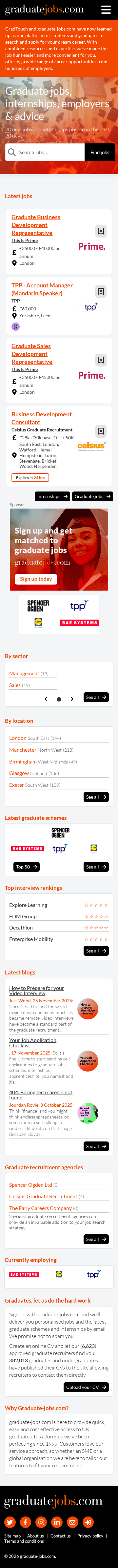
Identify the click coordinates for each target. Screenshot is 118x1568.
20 (8, 129)
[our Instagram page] (41, 1522)
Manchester (22, 749)
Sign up (17, 1314)
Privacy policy (90, 1535)
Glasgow (19, 773)
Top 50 (23, 866)
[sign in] (88, 1522)
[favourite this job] (101, 231)
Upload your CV (82, 1387)
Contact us (60, 1535)
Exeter (16, 785)
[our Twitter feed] (10, 1522)
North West (50, 750)
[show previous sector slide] (46, 699)
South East (38, 738)
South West (37, 785)
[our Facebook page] (25, 1522)
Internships (48, 496)
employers (85, 103)
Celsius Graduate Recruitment (41, 429)
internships (31, 103)
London (18, 738)
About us (35, 1535)
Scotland (38, 773)
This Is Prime (24, 240)
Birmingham (23, 761)
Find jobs (99, 152)
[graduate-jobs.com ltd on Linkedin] (57, 1522)
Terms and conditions (24, 1541)
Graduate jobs (37, 90)
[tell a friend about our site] (72, 1522)
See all (92, 697)
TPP (15, 300)
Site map (12, 1535)
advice (29, 116)
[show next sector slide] (72, 699)
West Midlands (53, 761)
